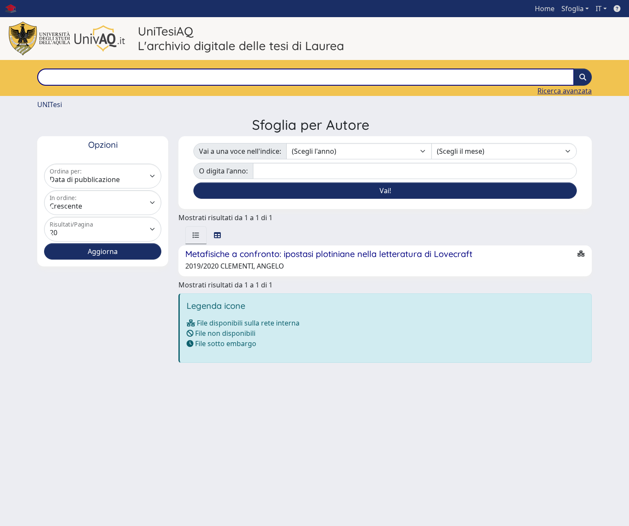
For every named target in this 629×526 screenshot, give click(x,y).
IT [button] (599, 8)
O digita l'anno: (223, 171)
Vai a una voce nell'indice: (240, 151)
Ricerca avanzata (564, 91)
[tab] (196, 235)
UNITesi (49, 104)
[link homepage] (14, 9)
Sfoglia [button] (572, 8)
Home (545, 8)
